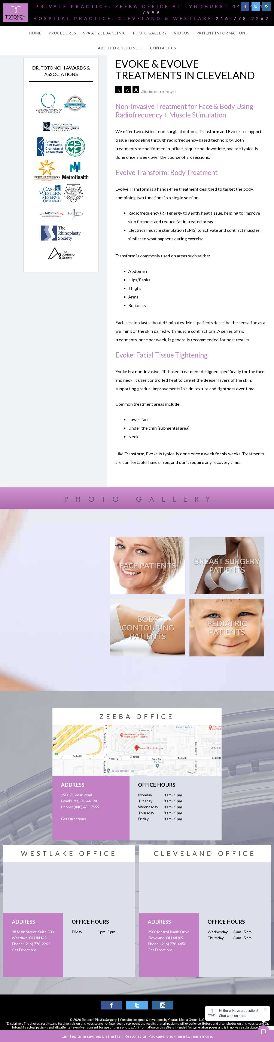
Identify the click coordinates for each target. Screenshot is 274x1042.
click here (175, 1036)
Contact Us (163, 48)
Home (35, 33)
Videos (181, 33)
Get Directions (73, 818)
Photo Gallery (150, 33)
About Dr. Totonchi (120, 48)
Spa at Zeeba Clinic (104, 33)
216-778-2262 (243, 18)
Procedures (62, 33)
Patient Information (220, 33)
